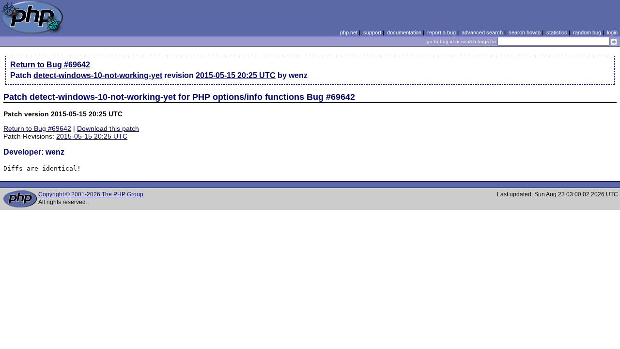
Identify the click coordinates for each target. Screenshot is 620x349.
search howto (525, 32)
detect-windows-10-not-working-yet (97, 75)
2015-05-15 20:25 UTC (236, 75)
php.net (348, 32)
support (372, 32)
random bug (587, 32)
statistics (556, 32)
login (612, 32)
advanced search (482, 32)
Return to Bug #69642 (50, 65)
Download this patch (108, 128)
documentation (404, 32)
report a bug (441, 32)
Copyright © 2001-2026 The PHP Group (90, 194)
